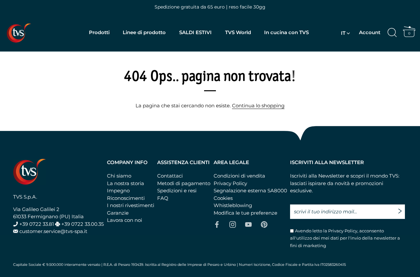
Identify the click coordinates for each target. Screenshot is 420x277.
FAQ (162, 198)
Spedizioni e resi (177, 190)
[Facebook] (217, 224)
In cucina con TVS (286, 32)
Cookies (223, 198)
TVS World (238, 32)
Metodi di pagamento (183, 183)
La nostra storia (125, 183)
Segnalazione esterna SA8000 (250, 190)
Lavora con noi (124, 220)
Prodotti (99, 32)
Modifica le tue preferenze (245, 213)
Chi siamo (119, 176)
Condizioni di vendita (239, 176)
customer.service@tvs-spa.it (53, 231)
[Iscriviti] (401, 208)
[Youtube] (248, 224)
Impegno (118, 190)
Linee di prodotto (144, 32)
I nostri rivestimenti (130, 205)
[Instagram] (232, 224)
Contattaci (170, 176)
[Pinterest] (264, 224)
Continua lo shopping (258, 105)
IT (343, 33)
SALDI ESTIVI (195, 32)
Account (369, 32)
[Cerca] (392, 33)
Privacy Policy (230, 183)
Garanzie (118, 213)
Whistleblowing (233, 205)
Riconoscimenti (126, 198)
